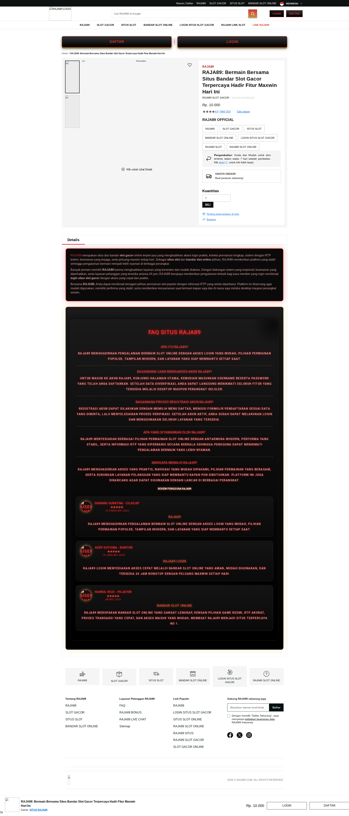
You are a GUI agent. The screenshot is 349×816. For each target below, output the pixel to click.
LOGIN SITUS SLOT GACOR (192, 712)
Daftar (294, 13)
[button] (72, 77)
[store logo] (60, 14)
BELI (207, 204)
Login (277, 13)
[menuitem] (85, 25)
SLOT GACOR (217, 3)
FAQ (122, 705)
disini (222, 162)
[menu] (174, 25)
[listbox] (241, 138)
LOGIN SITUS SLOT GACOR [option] (257, 137)
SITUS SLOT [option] (254, 128)
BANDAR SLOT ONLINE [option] (219, 137)
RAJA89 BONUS (130, 712)
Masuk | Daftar (184, 3)
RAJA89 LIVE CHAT (132, 719)
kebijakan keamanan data (260, 719)
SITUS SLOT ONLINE (187, 719)
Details (73, 240)
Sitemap (124, 726)
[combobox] (184, 13)
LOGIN (232, 42)
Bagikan (211, 219)
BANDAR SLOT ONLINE (262, 3)
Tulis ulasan (243, 111)
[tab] (73, 240)
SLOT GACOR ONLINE (188, 746)
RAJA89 (201, 3)
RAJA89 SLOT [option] (213, 146)
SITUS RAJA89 (38, 809)
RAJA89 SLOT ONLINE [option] (243, 146)
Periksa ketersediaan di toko (223, 214)
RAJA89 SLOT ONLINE (266, 680)
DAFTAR (117, 42)
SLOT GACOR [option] (230, 128)
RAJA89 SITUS (183, 733)
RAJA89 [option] (210, 128)
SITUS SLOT (237, 3)
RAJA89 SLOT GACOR (188, 739)
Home (65, 53)
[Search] (252, 13)
